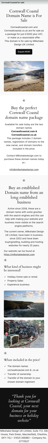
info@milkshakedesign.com (24, 169)
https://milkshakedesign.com (19, 254)
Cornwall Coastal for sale (12, 2)
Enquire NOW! (24, 51)
